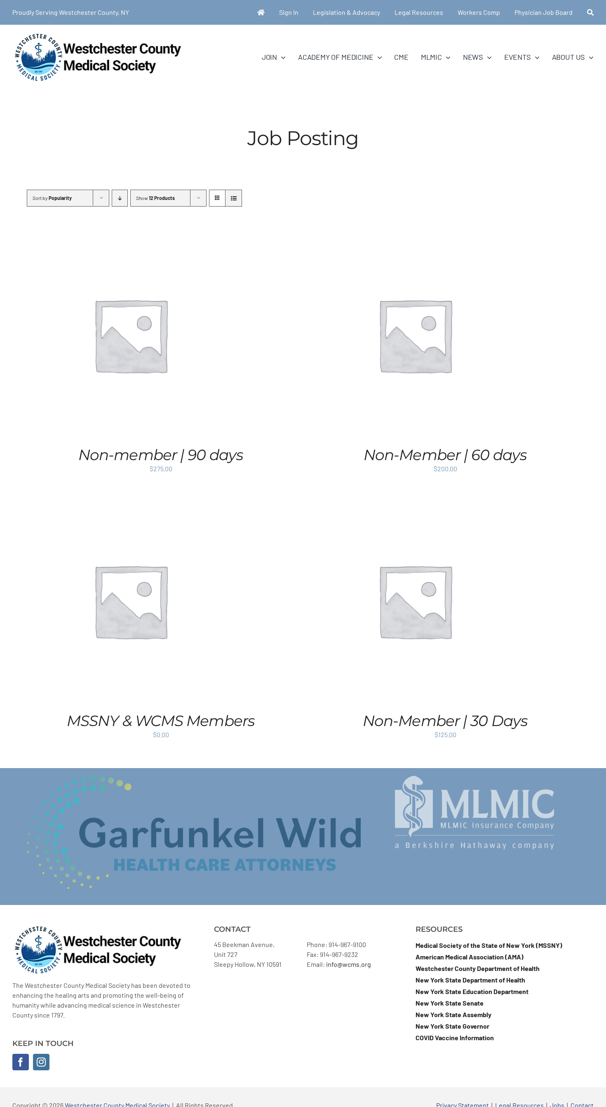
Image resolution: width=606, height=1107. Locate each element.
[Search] (590, 12)
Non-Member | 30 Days (445, 721)
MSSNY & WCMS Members (161, 721)
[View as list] (233, 198)
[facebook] (20, 1062)
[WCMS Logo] (97, 36)
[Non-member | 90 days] (130, 236)
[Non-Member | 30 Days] (415, 502)
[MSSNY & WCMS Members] (130, 502)
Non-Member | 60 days (445, 455)
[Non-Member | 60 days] (415, 236)
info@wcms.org (348, 964)
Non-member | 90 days (160, 455)
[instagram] (41, 1062)
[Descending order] (120, 198)
